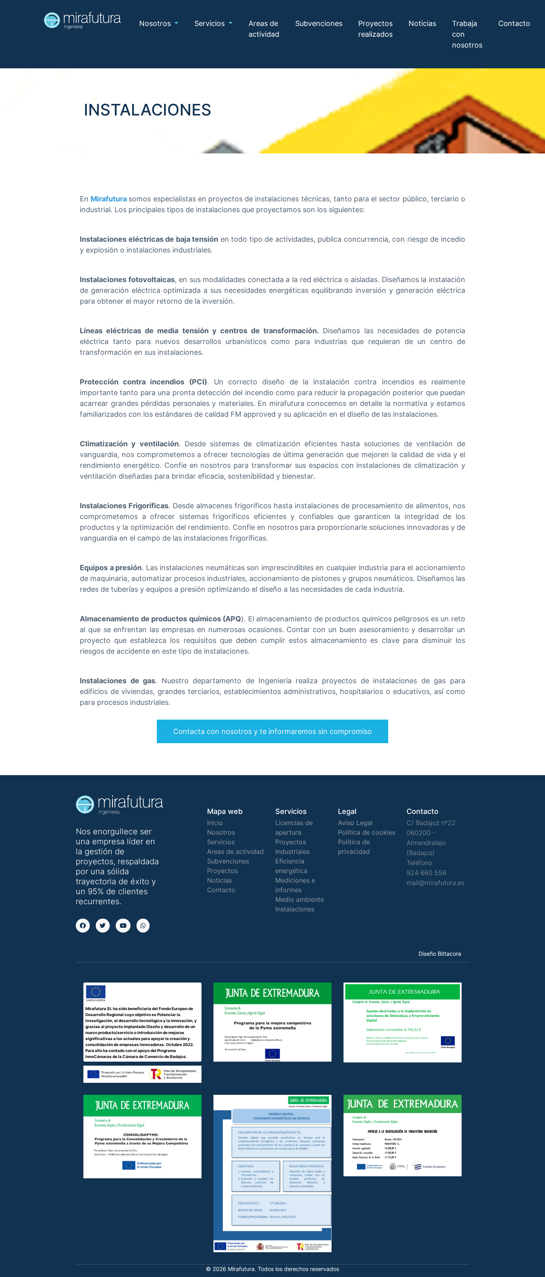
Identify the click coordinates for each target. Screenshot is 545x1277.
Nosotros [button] (156, 23)
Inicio (215, 823)
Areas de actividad (264, 28)
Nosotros (221, 832)
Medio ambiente (299, 899)
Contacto (514, 23)
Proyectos (222, 871)
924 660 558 (426, 873)
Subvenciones (318, 23)
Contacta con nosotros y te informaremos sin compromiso (272, 731)
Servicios (221, 842)
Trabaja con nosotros (467, 34)
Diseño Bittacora (440, 953)
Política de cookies (366, 832)
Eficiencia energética (291, 866)
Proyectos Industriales (292, 846)
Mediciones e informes (295, 885)
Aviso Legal (355, 823)
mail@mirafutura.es (435, 883)
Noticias (422, 23)
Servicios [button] (210, 23)
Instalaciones (294, 909)
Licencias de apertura (294, 827)
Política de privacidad (354, 846)
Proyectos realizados (375, 28)
